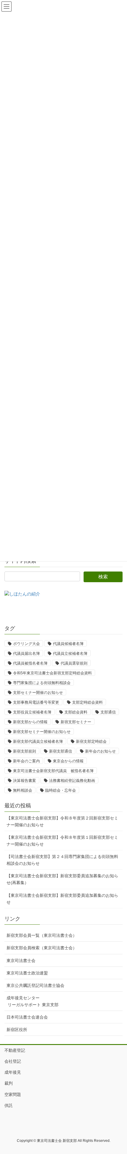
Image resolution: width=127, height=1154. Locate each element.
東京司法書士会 (20, 960)
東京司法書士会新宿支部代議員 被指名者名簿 (53, 771)
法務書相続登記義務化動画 (72, 780)
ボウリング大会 (26, 643)
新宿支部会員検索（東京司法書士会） (41, 947)
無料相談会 (22, 790)
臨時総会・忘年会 (60, 790)
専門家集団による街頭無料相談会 (42, 683)
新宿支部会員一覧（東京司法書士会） (41, 935)
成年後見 (12, 1072)
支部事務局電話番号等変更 (36, 702)
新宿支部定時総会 (91, 741)
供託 (8, 1105)
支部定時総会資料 (87, 702)
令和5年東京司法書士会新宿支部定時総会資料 (52, 673)
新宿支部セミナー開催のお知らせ (42, 731)
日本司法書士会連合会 (27, 1017)
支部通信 (108, 712)
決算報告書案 (24, 780)
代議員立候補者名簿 (70, 653)
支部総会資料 (75, 712)
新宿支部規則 (24, 751)
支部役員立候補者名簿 (32, 712)
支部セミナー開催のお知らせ (38, 692)
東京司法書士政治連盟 (27, 973)
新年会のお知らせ (100, 751)
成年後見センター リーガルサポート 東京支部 (32, 1001)
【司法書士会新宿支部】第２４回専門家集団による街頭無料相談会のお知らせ (62, 860)
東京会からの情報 (68, 761)
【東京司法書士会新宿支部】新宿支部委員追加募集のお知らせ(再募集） (62, 879)
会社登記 (12, 1061)
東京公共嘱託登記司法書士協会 (35, 985)
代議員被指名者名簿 (30, 663)
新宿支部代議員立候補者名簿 (38, 741)
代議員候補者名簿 (68, 643)
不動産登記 (14, 1050)
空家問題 (12, 1094)
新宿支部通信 (60, 751)
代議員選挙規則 (74, 663)
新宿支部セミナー (76, 722)
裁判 (8, 1083)
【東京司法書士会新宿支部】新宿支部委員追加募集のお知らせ (62, 899)
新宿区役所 (16, 1029)
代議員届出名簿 (26, 653)
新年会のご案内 (26, 761)
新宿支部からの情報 (30, 722)
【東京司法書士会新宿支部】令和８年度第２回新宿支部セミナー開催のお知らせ (62, 821)
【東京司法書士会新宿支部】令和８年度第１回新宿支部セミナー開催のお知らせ (62, 840)
